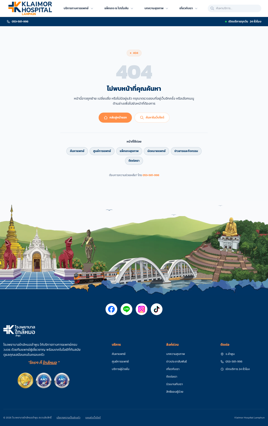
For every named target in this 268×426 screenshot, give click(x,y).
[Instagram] (141, 309)
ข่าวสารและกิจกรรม (186, 151)
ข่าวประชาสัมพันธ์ (176, 361)
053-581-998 (151, 175)
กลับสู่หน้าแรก (118, 117)
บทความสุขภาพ (175, 354)
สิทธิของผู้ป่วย (174, 392)
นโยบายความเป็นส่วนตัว (68, 417)
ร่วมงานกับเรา (174, 384)
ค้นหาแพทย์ (77, 151)
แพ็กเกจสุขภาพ (129, 151)
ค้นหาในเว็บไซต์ (155, 117)
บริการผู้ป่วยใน (120, 369)
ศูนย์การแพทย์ (102, 151)
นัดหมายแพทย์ (156, 151)
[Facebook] (111, 309)
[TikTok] (156, 309)
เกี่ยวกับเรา (172, 369)
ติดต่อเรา (134, 160)
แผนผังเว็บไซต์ (93, 417)
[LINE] (126, 309)
